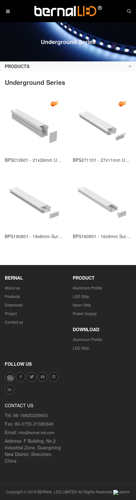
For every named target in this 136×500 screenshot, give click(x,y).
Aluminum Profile (87, 287)
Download (13, 304)
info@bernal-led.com (36, 432)
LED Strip (81, 296)
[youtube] (42, 377)
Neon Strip (82, 304)
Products (12, 296)
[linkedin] (9, 389)
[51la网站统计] (115, 491)
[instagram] (54, 377)
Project (11, 313)
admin (124, 491)
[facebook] (20, 377)
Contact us (14, 322)
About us (12, 287)
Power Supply (85, 313)
